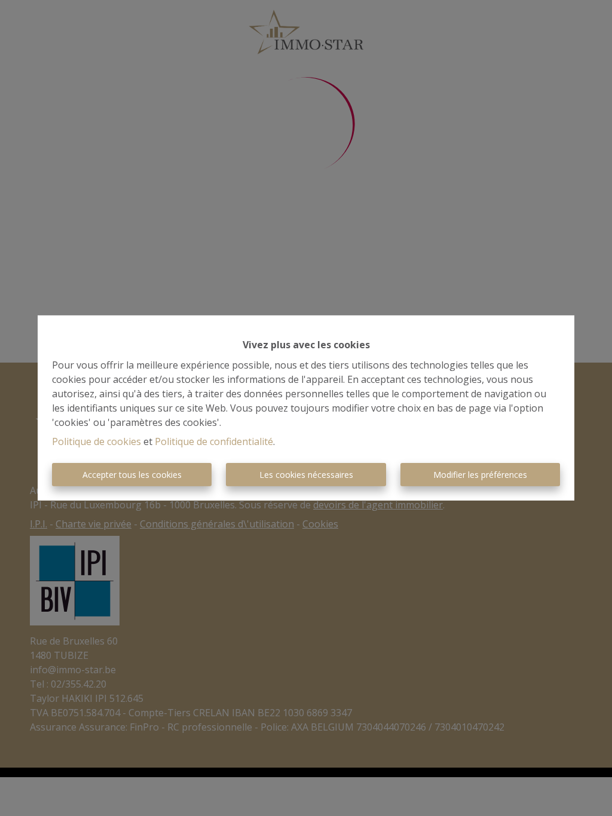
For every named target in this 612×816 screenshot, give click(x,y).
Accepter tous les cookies (132, 474)
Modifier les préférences (480, 474)
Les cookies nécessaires (306, 474)
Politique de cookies (96, 441)
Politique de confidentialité (214, 441)
